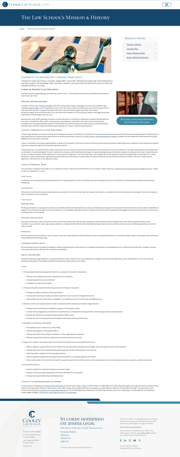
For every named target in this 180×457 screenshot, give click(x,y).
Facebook (121, 440)
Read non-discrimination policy (130, 427)
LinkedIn (125, 440)
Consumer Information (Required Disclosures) (76, 447)
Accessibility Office (143, 433)
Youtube (134, 440)
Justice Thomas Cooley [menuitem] (136, 53)
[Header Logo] (26, 5)
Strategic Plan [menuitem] (132, 48)
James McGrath (41, 93)
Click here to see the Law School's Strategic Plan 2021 (134, 169)
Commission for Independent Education (53, 390)
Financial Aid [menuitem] (65, 438)
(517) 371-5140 (27, 446)
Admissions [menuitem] (64, 435)
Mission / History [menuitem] (134, 44)
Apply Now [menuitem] (64, 441)
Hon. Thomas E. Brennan (43, 106)
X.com (139, 440)
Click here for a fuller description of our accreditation (57, 393)
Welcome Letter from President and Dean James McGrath (136, 121)
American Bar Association (54, 386)
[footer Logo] (32, 419)
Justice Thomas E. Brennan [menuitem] (137, 57)
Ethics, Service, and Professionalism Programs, (101, 136)
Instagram (130, 440)
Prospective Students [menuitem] (68, 432)
